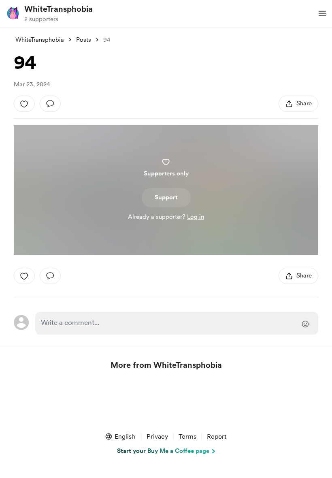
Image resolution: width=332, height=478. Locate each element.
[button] (322, 13)
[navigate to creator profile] (13, 13)
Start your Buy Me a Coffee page (163, 451)
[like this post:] (24, 104)
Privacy (157, 436)
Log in (195, 216)
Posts (83, 39)
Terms (187, 436)
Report (216, 436)
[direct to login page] (176, 323)
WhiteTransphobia (58, 9)
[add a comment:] (50, 104)
